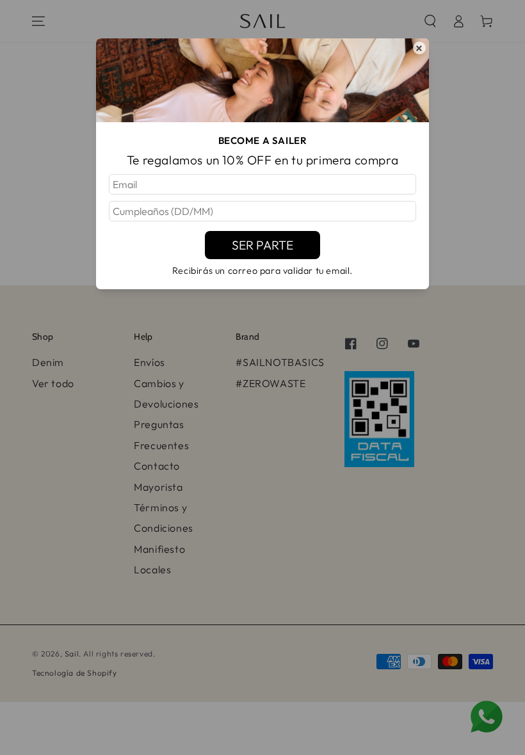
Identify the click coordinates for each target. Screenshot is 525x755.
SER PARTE (262, 245)
